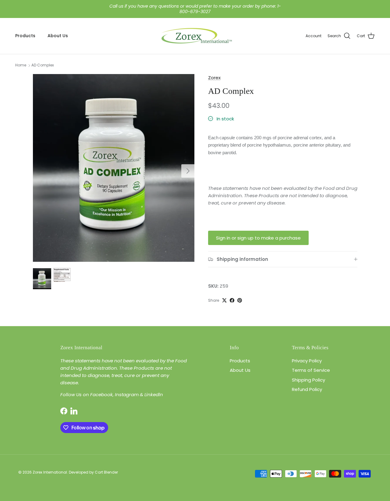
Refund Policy (307, 389)
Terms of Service (311, 370)
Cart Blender (106, 472)
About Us (58, 36)
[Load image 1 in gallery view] (114, 168)
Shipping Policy (308, 380)
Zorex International (50, 472)
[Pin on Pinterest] (239, 300)
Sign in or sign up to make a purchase (258, 238)
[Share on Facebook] (232, 300)
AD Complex (42, 65)
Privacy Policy (307, 360)
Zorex (214, 77)
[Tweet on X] (224, 300)
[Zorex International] (195, 36)
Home (20, 65)
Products (25, 36)
